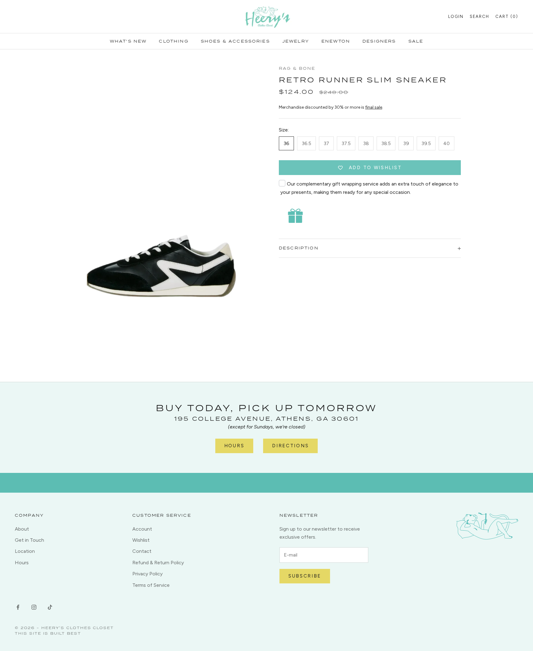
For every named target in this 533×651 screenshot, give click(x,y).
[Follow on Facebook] (18, 607)
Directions (290, 446)
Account (142, 529)
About (22, 529)
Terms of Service (151, 585)
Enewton (335, 41)
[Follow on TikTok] (50, 607)
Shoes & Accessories (235, 41)
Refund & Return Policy (158, 562)
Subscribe (304, 576)
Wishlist (141, 540)
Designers (379, 41)
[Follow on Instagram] (34, 607)
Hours (234, 446)
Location (25, 551)
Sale (416, 41)
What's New (128, 41)
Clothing (173, 41)
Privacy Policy (147, 574)
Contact (141, 551)
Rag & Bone (297, 68)
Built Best (65, 633)
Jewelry (295, 41)
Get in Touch (29, 540)
